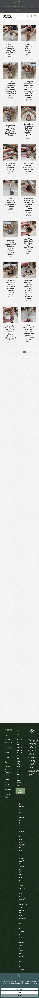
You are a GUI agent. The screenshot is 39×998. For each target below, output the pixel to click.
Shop (7, 762)
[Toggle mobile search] (31, 16)
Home (7, 735)
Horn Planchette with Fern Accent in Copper (28, 48)
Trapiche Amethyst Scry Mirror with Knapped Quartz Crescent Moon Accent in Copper (10, 333)
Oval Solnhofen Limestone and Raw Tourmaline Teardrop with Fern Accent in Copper (10, 89)
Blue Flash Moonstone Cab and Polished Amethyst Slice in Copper (28, 130)
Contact (7, 757)
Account (7, 790)
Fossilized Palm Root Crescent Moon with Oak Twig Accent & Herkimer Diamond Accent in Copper (28, 289)
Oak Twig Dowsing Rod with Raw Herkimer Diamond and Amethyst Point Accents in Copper (28, 332)
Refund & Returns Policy (7, 771)
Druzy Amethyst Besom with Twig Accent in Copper (10, 203)
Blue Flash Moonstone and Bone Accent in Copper (10, 167)
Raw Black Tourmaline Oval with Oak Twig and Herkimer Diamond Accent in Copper (28, 206)
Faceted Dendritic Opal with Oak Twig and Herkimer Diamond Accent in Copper (10, 247)
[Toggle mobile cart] (27, 16)
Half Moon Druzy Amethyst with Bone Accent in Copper (28, 167)
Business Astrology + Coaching (7, 744)
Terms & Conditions (7, 782)
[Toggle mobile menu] (35, 16)
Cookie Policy (7, 795)
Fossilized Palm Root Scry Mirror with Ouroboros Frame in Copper (28, 245)
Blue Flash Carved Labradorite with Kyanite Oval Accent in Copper (10, 130)
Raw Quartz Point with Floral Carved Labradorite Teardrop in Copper (10, 49)
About (7, 752)
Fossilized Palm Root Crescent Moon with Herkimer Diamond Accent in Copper (10, 287)
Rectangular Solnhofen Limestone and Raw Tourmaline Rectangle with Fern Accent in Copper (28, 90)
